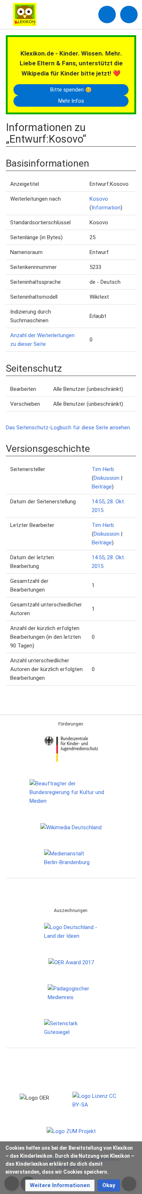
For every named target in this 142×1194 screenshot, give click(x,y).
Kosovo (99, 199)
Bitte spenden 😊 (71, 90)
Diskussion (106, 478)
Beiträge (102, 486)
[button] (60, 1185)
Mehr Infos (71, 101)
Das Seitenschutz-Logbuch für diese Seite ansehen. (68, 427)
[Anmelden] (107, 14)
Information (106, 207)
